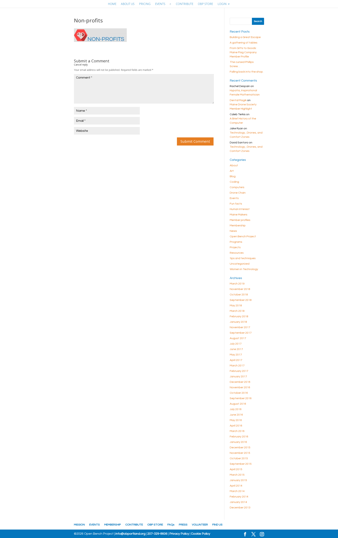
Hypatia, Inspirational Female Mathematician (245, 92)
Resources (237, 252)
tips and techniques (243, 258)
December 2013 (240, 507)
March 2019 (237, 283)
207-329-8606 (157, 533)
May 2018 (236, 305)
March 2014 (237, 491)
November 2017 (240, 327)
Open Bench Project (243, 236)
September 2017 (241, 332)
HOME (112, 4)
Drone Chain (238, 192)
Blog (233, 176)
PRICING (145, 4)
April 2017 (236, 360)
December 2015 (240, 447)
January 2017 (238, 376)
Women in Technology (244, 269)
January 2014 (238, 502)
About (234, 165)
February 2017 (239, 371)
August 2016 (238, 403)
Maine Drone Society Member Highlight (243, 106)
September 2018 (241, 300)
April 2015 (236, 469)
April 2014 (236, 485)
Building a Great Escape (245, 37)
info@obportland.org (130, 533)
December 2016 (240, 382)
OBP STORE (205, 4)
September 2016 (241, 398)
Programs (236, 241)
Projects (235, 247)
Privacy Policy (179, 533)
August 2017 (238, 338)
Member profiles (240, 220)
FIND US (217, 524)
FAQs (170, 524)
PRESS (183, 524)
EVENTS (160, 4)
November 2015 (240, 453)
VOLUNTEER (200, 524)
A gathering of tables (243, 42)
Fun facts (236, 203)
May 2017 (236, 354)
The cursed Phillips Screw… (242, 64)
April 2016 (236, 425)
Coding (234, 181)
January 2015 (238, 480)
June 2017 (236, 349)
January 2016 (238, 442)
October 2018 (239, 294)
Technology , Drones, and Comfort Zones (246, 134)
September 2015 (241, 463)
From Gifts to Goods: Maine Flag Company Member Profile (243, 52)
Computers (237, 187)
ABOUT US (127, 4)
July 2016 (236, 409)
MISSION (79, 524)
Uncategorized (239, 263)
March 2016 (237, 431)
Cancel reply (81, 64)
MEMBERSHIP (112, 524)
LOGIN (222, 4)
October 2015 (239, 458)
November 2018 (240, 289)
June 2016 (236, 414)
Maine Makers (238, 214)
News (233, 231)
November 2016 (240, 387)
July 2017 (236, 343)
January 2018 (238, 321)
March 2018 (237, 311)
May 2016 (236, 420)
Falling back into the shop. (246, 71)
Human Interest (240, 209)
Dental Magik (238, 100)
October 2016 (239, 392)
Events (234, 198)
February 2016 (239, 436)
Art (232, 170)
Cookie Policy (200, 533)
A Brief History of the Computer (243, 120)
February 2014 (239, 496)
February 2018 (239, 316)
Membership (238, 225)
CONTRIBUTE (184, 4)
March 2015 (237, 474)
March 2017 (237, 365)
